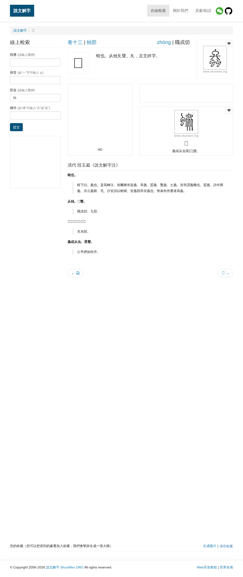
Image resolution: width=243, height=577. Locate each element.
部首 (22, 90)
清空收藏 (226, 546)
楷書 (22, 55)
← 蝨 (75, 273)
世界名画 (226, 567)
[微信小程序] (219, 11)
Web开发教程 (207, 567)
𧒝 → (225, 273)
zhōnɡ (164, 42)
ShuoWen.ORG (72, 567)
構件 (30, 108)
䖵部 (92, 42)
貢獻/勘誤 (203, 11)
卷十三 (75, 42)
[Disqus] (150, 341)
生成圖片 (209, 546)
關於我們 (180, 11)
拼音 (26, 72)
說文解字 (22, 10)
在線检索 (158, 11)
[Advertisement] (100, 117)
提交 (16, 127)
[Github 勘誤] (228, 11)
